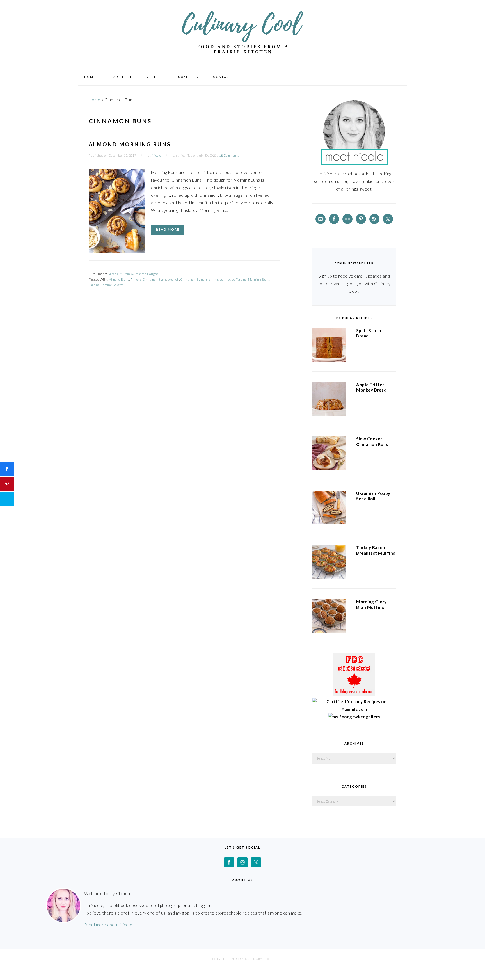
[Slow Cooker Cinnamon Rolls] (329, 454)
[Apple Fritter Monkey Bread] (329, 400)
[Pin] (7, 484)
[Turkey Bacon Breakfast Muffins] (329, 563)
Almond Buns (119, 279)
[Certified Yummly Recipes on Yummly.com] (354, 709)
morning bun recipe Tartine (226, 279)
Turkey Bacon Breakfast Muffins (375, 550)
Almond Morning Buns (130, 144)
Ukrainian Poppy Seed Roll (373, 496)
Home (94, 99)
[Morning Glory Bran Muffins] (329, 617)
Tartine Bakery (112, 285)
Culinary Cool (242, 32)
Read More (167, 229)
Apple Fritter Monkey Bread (371, 387)
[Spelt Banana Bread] (329, 346)
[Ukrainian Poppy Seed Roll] (329, 509)
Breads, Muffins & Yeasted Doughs (133, 274)
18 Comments (229, 155)
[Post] (7, 499)
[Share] (7, 469)
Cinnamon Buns (192, 279)
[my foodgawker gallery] (354, 716)
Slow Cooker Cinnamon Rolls (372, 441)
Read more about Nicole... (109, 924)
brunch (173, 279)
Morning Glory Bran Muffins (371, 604)
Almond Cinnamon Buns (148, 279)
